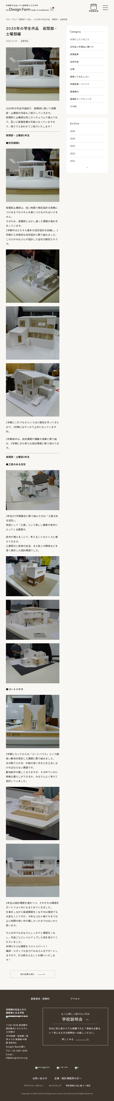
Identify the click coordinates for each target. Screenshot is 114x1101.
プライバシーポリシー (34, 1085)
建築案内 (74, 91)
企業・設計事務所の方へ (67, 1078)
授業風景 (74, 54)
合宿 (72, 69)
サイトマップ (55, 1085)
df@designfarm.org (17, 1057)
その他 (73, 106)
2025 (72, 131)
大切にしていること (80, 39)
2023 (72, 145)
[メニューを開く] (105, 7)
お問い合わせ (40, 1078)
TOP (8, 19)
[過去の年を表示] (87, 167)
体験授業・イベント (80, 84)
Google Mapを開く (16, 1046)
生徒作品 (74, 61)
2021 (72, 160)
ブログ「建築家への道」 (22, 19)
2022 (72, 153)
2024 (72, 138)
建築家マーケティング (81, 98)
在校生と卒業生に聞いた (82, 46)
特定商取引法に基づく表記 (78, 1085)
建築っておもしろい (79, 76)
